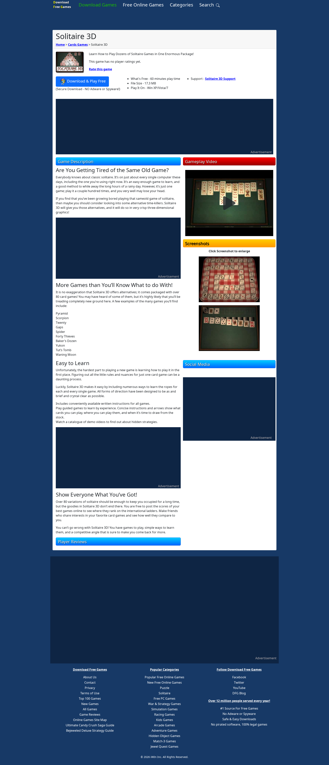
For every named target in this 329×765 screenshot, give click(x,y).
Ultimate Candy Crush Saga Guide (90, 725)
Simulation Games (164, 709)
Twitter (239, 682)
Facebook (239, 677)
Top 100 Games (90, 698)
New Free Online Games (164, 682)
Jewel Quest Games (164, 746)
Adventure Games (164, 730)
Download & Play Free (86, 81)
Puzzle (164, 688)
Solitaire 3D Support (220, 79)
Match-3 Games (164, 741)
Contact (90, 682)
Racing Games (164, 714)
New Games (90, 704)
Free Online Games (143, 5)
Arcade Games (164, 725)
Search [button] (207, 5)
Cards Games (78, 44)
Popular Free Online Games (164, 677)
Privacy (90, 688)
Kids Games (164, 720)
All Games (90, 709)
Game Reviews (89, 714)
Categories (181, 5)
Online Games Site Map (90, 720)
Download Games (98, 5)
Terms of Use (89, 693)
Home (60, 44)
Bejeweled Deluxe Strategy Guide (90, 730)
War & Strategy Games (164, 704)
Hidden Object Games (164, 736)
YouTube (239, 688)
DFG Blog (239, 693)
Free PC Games (164, 698)
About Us (90, 677)
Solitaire (164, 693)
